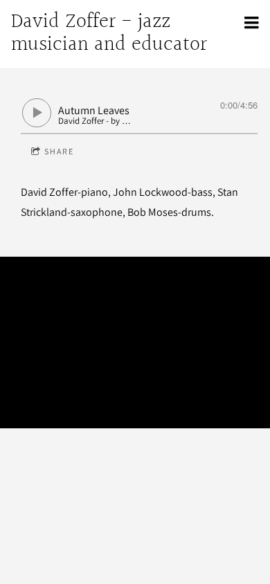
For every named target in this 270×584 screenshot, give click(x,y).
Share (59, 151)
